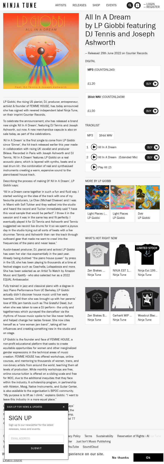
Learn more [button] (12, 460)
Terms (88, 436)
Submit (36, 448)
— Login (149, 4)
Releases (79, 5)
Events (111, 5)
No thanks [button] (120, 457)
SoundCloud (90, 446)
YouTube (73, 446)
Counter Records (137, 53)
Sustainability (104, 436)
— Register (152, 7)
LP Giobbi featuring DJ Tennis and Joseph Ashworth (120, 34)
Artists (60, 5)
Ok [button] (148, 457)
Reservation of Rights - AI (133, 436)
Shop (96, 5)
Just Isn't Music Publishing (93, 441)
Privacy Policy (72, 436)
